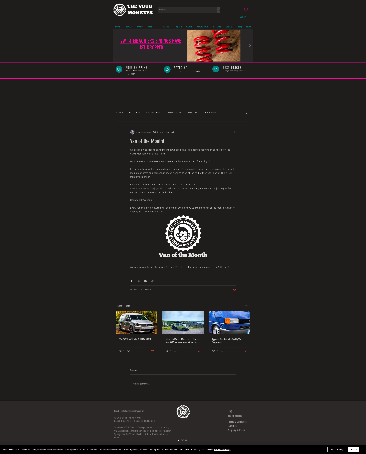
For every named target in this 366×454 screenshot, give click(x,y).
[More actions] (234, 132)
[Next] (250, 46)
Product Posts (135, 112)
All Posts (119, 112)
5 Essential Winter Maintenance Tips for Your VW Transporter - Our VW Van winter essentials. (183, 341)
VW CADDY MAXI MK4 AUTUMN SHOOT (135, 339)
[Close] (362, 449)
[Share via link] (152, 280)
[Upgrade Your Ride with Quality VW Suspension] (229, 322)
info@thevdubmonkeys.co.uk (132, 411)
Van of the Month (174, 112)
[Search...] (218, 10)
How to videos (210, 112)
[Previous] (116, 46)
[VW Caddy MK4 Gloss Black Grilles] (136, 322)
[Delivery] (119, 69)
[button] (246, 8)
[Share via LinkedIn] (145, 280)
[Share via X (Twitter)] (138, 280)
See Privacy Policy (222, 449)
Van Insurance (193, 112)
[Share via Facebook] (131, 280)
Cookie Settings (337, 449)
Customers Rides (153, 112)
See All (247, 305)
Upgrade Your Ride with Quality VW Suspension (226, 341)
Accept (354, 449)
